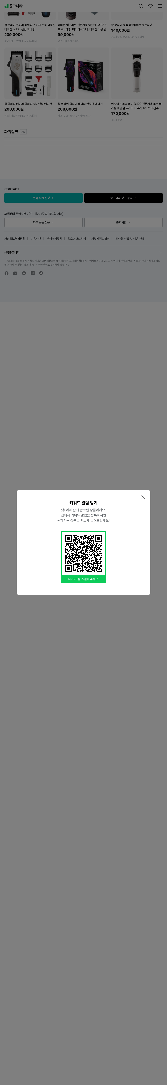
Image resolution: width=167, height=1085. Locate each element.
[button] (143, 497)
